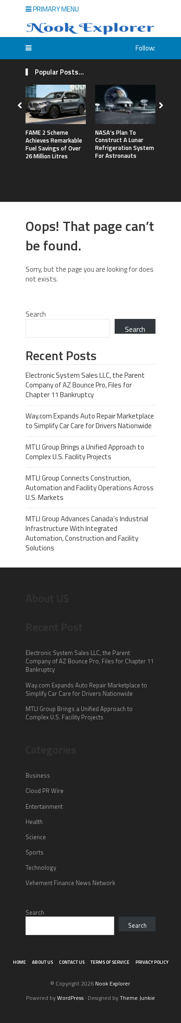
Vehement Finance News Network (70, 882)
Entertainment (44, 806)
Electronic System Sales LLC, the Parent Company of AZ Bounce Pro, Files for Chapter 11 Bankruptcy (85, 385)
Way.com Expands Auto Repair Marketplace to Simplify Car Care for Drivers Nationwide (90, 421)
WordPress (70, 997)
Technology (41, 867)
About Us (42, 962)
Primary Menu (55, 9)
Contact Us (71, 962)
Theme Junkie (137, 997)
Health (34, 821)
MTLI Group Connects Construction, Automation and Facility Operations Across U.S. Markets (90, 488)
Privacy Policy (152, 962)
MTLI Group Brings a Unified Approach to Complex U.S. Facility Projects (85, 452)
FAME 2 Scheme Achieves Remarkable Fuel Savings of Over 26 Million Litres (54, 144)
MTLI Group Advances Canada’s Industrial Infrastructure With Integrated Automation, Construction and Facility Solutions (87, 533)
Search (36, 314)
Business (38, 775)
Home (19, 962)
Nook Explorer (112, 983)
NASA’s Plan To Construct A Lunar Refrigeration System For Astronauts (124, 144)
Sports (35, 852)
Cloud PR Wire (45, 790)
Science (36, 837)
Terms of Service (109, 962)
